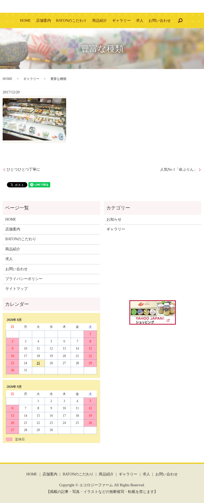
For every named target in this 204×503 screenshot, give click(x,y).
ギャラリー (121, 21)
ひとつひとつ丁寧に (23, 169)
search (180, 20)
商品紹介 (99, 21)
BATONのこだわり (71, 21)
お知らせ (114, 219)
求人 (139, 21)
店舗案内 (43, 21)
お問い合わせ (159, 21)
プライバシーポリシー (23, 279)
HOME (25, 21)
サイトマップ (16, 289)
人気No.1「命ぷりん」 (178, 169)
